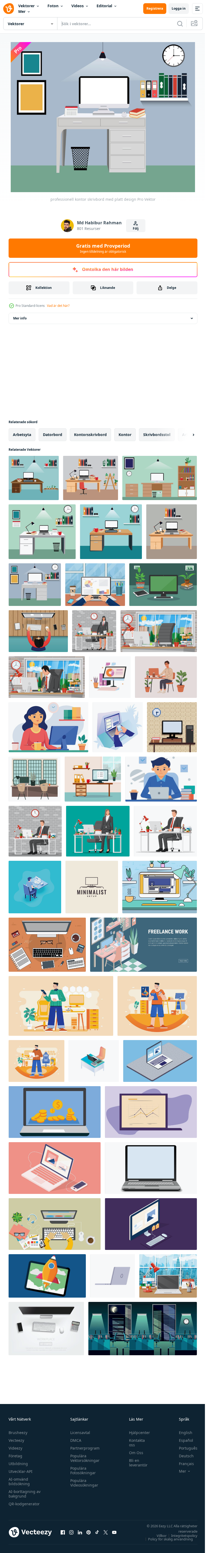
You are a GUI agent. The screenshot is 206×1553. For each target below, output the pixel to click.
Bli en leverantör (135, 1463)
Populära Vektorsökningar (83, 1458)
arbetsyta (22, 434)
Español (182, 1440)
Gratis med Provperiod (103, 248)
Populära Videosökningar (83, 1483)
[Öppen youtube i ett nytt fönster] (114, 1532)
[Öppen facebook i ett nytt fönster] (63, 1532)
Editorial (104, 5)
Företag (15, 1455)
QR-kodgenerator (24, 1503)
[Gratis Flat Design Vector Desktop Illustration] (159, 887)
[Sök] (180, 23)
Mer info (20, 318)
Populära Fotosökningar (81, 1470)
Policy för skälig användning (166, 1539)
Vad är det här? (58, 305)
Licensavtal (79, 1432)
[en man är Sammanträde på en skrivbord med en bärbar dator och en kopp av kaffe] (161, 779)
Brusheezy (18, 1432)
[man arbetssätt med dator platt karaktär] (166, 677)
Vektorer (26, 5)
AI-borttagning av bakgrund (25, 1494)
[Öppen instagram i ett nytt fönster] (71, 1532)
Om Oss (133, 1452)
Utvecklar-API (20, 1471)
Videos (77, 5)
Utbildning (18, 1463)
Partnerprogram (83, 1448)
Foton (52, 5)
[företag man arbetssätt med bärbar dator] (95, 584)
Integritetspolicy (180, 1535)
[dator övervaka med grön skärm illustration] (163, 584)
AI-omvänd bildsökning (19, 1481)
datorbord (52, 434)
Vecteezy (16, 1440)
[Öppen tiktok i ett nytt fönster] (97, 1532)
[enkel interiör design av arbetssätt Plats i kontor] (34, 779)
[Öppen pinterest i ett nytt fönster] (88, 1532)
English (181, 1432)
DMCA (74, 1440)
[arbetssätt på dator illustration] (110, 677)
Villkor (158, 1535)
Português (184, 1448)
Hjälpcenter (136, 1432)
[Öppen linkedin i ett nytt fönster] (80, 1532)
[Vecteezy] (8, 8)
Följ (136, 228)
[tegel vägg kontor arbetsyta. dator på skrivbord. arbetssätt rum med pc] (172, 727)
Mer (21, 11)
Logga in (179, 8)
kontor (125, 434)
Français (182, 1463)
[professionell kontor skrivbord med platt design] (34, 478)
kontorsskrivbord (90, 434)
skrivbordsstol (156, 434)
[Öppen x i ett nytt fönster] (106, 1532)
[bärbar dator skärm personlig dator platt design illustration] (160, 1061)
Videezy (15, 1448)
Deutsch (182, 1455)
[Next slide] (184, 434)
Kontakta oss (134, 1442)
